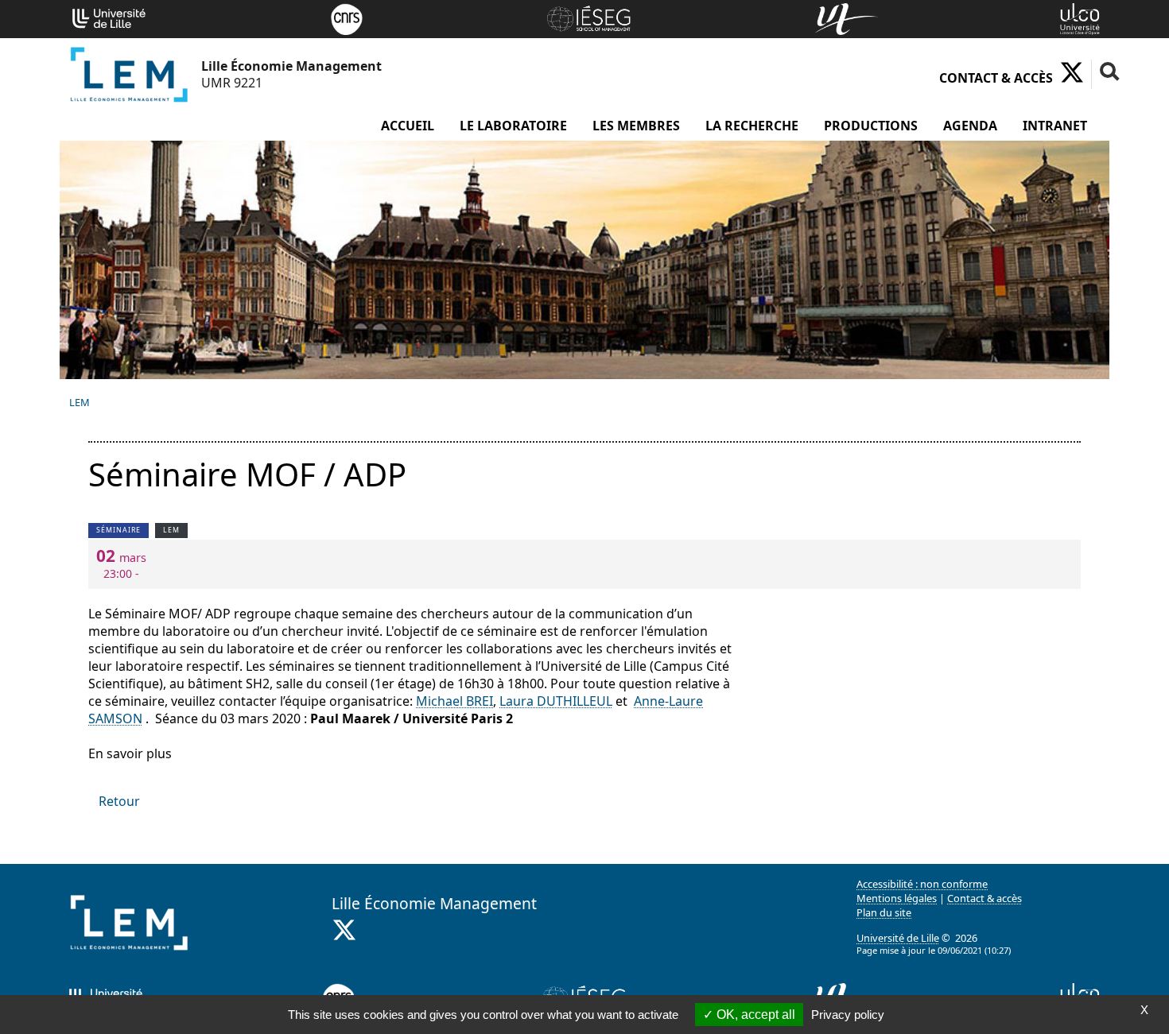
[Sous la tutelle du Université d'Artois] (846, 17)
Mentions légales (896, 898)
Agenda (970, 125)
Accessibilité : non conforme (922, 884)
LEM (79, 402)
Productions (871, 125)
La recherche (751, 125)
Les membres (636, 125)
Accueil (407, 125)
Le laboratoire (513, 125)
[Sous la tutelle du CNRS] (347, 17)
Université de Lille (897, 938)
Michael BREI (454, 701)
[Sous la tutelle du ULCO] (1080, 17)
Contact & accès (996, 78)
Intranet (1055, 125)
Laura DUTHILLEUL (555, 701)
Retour (119, 801)
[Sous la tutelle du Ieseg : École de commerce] (588, 17)
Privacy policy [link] (847, 1014)
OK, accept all (754, 1014)
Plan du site (883, 912)
